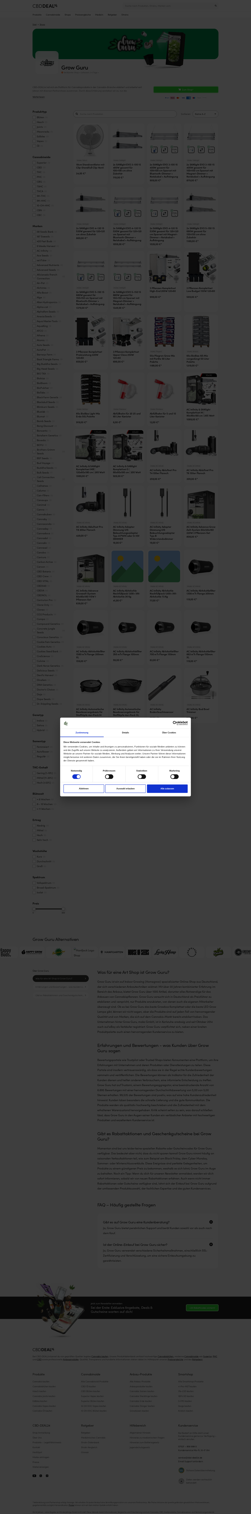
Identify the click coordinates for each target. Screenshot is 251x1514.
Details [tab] (125, 732)
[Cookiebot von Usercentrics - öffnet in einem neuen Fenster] (175, 723)
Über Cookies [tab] (169, 732)
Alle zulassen (167, 788)
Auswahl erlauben (125, 788)
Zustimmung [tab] (82, 732)
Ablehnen (84, 788)
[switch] (109, 776)
